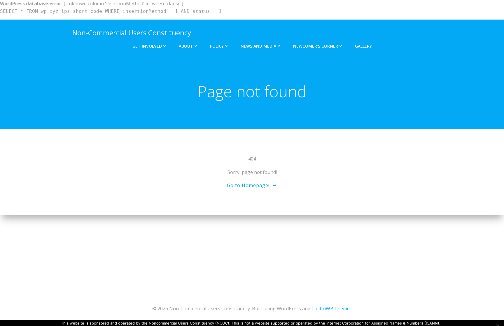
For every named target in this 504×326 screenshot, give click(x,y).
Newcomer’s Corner (315, 46)
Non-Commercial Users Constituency (131, 32)
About (186, 46)
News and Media (258, 46)
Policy (217, 46)
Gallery (363, 46)
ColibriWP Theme (331, 308)
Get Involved (147, 46)
